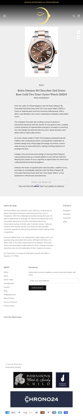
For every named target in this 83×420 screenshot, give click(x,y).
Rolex (41, 85)
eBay (65, 222)
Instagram (67, 210)
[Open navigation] (4, 16)
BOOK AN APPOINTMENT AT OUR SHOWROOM (41, 2)
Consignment (9, 283)
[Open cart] (79, 16)
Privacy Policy (9, 306)
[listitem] (41, 399)
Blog (5, 291)
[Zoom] (78, 32)
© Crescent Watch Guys (13, 364)
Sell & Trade (8, 280)
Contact (7, 287)
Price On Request (41, 182)
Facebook (67, 214)
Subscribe (37, 288)
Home (6, 272)
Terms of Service (10, 302)
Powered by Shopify (13, 367)
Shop (6, 276)
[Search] (74, 16)
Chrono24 (67, 218)
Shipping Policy (10, 295)
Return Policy (9, 298)
